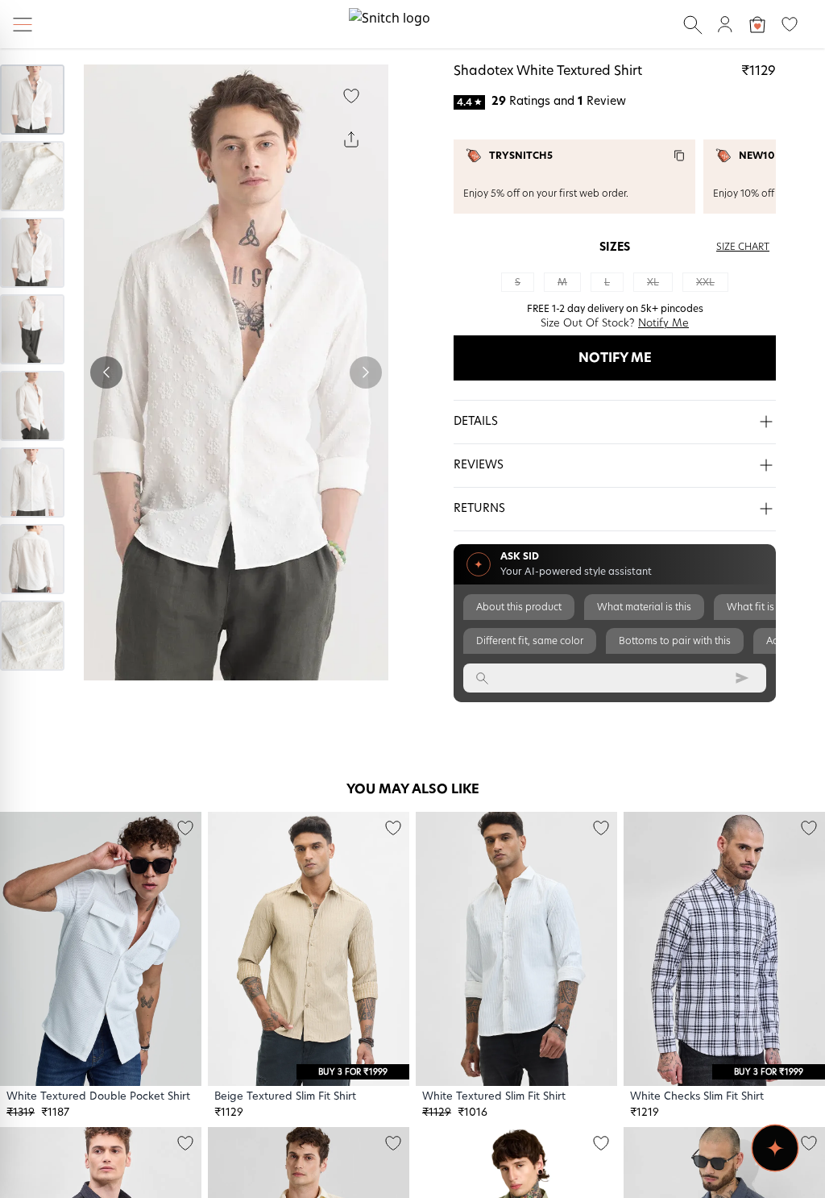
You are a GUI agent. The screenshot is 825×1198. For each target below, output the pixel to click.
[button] (615, 422)
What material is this (644, 607)
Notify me (615, 357)
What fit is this (760, 607)
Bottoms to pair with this (675, 641)
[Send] (742, 678)
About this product (519, 607)
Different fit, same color (529, 641)
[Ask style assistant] (775, 1148)
